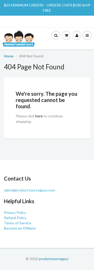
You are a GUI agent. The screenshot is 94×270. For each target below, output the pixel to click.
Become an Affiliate (20, 228)
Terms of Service (17, 223)
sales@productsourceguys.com (29, 190)
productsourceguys (53, 259)
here (39, 116)
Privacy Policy (15, 212)
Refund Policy (15, 217)
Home (9, 56)
